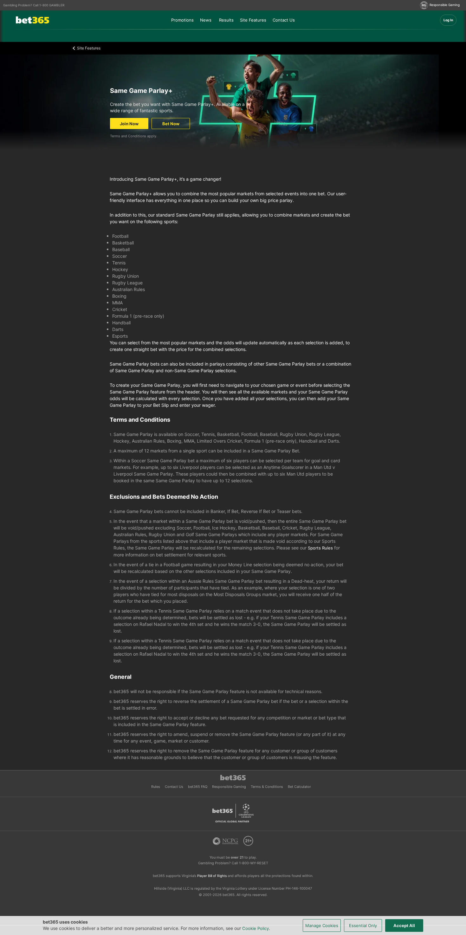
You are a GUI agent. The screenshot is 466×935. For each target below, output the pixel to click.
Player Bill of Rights (212, 876)
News (205, 20)
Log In (448, 20)
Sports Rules (321, 547)
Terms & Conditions (267, 786)
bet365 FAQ (198, 786)
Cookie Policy (255, 928)
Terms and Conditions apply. (133, 136)
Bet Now (170, 123)
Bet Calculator (299, 786)
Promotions (182, 20)
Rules (156, 786)
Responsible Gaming (229, 786)
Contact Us (284, 20)
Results (226, 20)
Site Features (253, 20)
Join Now (129, 123)
